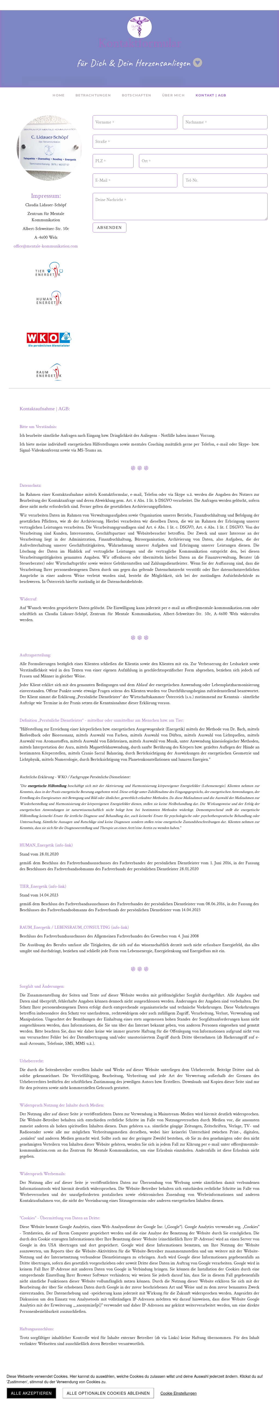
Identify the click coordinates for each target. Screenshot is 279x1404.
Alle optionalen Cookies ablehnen (108, 1393)
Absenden (109, 227)
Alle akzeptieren (31, 1393)
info (59, 845)
